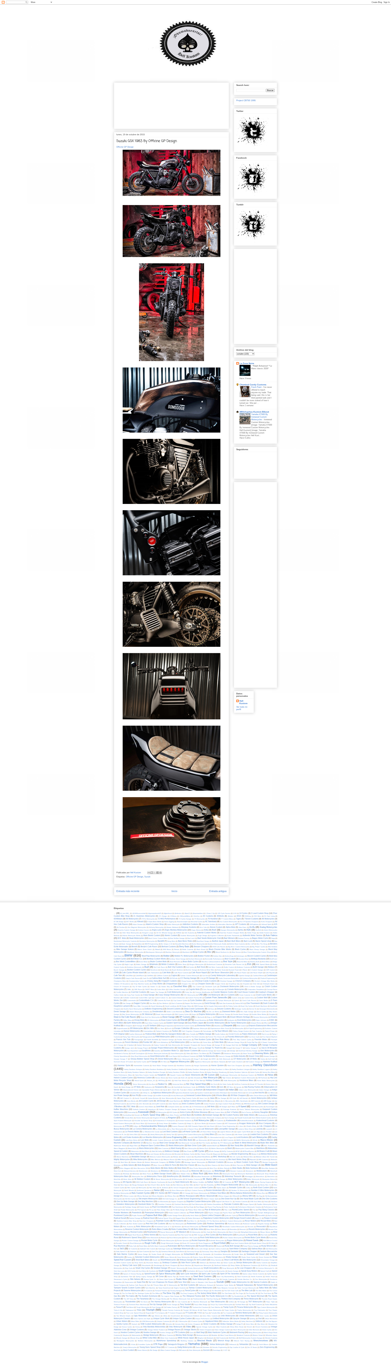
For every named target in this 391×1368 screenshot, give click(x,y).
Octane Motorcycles (200, 1193)
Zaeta (198, 1347)
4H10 (239, 916)
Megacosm (217, 1154)
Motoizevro (249, 1171)
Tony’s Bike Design (201, 1304)
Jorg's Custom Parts (225, 1104)
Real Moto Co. (192, 1221)
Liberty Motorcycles (156, 1134)
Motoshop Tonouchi (233, 1176)
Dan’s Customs (177, 1003)
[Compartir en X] (154, 872)
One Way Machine (145, 1201)
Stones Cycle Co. (150, 1279)
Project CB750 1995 (246, 100)
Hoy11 (116, 1087)
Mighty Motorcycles (122, 1159)
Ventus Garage (226, 1324)
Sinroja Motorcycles (244, 1262)
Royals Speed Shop (259, 1243)
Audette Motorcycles (188, 935)
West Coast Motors (227, 1335)
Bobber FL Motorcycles (184, 956)
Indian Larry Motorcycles (247, 1090)
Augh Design (202, 935)
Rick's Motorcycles (219, 1232)
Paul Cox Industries (160, 1207)
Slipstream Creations (250, 1265)
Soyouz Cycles (203, 1271)
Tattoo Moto (264, 1288)
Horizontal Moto (177, 1084)
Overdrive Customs (164, 1204)
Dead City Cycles (247, 1006)
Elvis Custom (241, 1025)
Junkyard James (174, 1106)
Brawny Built (254, 961)
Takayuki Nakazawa (244, 1285)
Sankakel (234, 1251)
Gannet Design (206, 1045)
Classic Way (165, 986)
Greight (205, 1059)
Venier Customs (210, 1324)
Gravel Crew (254, 1056)
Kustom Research (178, 1126)
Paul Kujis (189, 1207)
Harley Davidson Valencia (239, 1072)
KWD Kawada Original (196, 1126)
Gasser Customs (190, 1051)
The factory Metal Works (207, 1293)
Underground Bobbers (191, 1316)
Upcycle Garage (239, 1318)
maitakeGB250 (211, 1145)
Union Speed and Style (142, 1318)
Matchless (260, 1148)
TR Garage (184, 1307)
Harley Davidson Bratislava (154, 1069)
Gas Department (133, 1051)
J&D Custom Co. (126, 1098)
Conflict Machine (122, 992)
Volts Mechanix (254, 1330)
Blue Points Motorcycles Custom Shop (257, 952)
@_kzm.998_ (125, 913)
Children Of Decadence (122, 984)
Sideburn (203, 1262)
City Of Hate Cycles (139, 986)
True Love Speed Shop (134, 1313)
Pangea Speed (248, 1204)
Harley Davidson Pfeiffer (176, 1072)
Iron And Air (259, 1093)
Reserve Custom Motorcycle (137, 1229)
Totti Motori (130, 1307)
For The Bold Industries (197, 1037)
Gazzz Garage (221, 1051)
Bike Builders (272, 947)
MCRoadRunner (248, 1151)
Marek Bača (132, 1148)
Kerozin (137, 1115)
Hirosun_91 (151, 1080)
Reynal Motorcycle (166, 1232)
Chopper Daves (204, 984)
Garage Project (142, 1048)
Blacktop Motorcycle (173, 952)
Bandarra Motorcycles (147, 941)
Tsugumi (149, 1313)
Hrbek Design (126, 1087)
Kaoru (208, 1109)
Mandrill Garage (254, 1145)
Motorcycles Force (154, 1176)
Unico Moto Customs (210, 1316)
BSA (249, 964)
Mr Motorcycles (177, 1179)
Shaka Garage (232, 1257)
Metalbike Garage (139, 1157)
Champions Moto (120, 981)
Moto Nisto (181, 1168)
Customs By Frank (163, 1000)
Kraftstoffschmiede (246, 1120)
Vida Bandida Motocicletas (154, 1327)
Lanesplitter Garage (226, 1129)
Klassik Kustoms (243, 1118)
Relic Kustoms (128, 1226)
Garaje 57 (239, 1048)
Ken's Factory (246, 1112)
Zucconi (206, 1350)
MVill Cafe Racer (142, 1182)
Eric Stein (160, 1028)
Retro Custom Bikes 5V (181, 1229)
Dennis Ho (252, 1009)
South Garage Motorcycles (170, 1271)
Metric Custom (186, 1157)
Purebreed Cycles (121, 1215)
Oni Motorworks (162, 1201)
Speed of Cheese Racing (132, 1274)
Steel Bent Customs (202, 1276)
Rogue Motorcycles (235, 1240)
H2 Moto (164, 1062)
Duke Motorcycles (216, 1020)
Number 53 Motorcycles (239, 1190)
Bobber (166, 956)
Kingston (172, 1117)
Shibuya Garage (186, 1260)
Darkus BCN (239, 1003)
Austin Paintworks (233, 935)
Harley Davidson (265, 1065)
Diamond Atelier (229, 1011)
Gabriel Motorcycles (144, 1045)
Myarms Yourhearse (158, 1182)
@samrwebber (198, 913)
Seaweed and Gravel (256, 1254)
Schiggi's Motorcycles (172, 1254)
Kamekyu (199, 1109)
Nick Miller (189, 1185)
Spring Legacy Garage (144, 1276)
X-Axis (133, 1344)
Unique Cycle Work (161, 1318)
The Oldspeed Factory (192, 1296)
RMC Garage (198, 1235)
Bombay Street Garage (177, 959)
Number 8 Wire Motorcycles (262, 1190)
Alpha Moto (230, 927)
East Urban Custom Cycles (154, 1023)
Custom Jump (236, 998)
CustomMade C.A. (146, 1000)
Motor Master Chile (183, 1174)
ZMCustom (182, 1350)
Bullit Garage (258, 967)
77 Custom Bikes (227, 919)
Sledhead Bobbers (221, 1265)
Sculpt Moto (238, 1254)
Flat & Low (265, 1034)
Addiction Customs (190, 924)
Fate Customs (257, 1031)
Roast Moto (253, 1235)
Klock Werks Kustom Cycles (261, 1118)
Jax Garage (222, 1098)
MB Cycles (199, 1151)
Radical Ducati (120, 1218)
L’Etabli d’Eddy (251, 1126)
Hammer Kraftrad (270, 1062)
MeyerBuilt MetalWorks (202, 1157)
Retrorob (243, 1229)
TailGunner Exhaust (206, 1285)
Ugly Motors (155, 1316)
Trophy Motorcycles (244, 1310)
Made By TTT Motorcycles (222, 1143)
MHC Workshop (219, 1157)
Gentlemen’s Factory (121, 1053)
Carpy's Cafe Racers (132, 978)
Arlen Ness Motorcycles (130, 933)
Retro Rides (210, 1229)
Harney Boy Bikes (268, 1072)
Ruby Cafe (133, 1246)
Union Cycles (264, 1316)
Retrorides (233, 1229)
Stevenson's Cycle (120, 1279)
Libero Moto (133, 1134)
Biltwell (157, 949)
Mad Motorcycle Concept (187, 1143)
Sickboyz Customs (170, 1262)
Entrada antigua (218, 891)
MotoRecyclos (173, 1176)
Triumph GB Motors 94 (191, 1310)
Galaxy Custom (159, 1045)
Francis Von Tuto (123, 1039)
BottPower (273, 959)
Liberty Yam (170, 1134)
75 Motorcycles (199, 919)
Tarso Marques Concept (225, 1288)
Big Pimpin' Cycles (258, 947)
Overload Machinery (181, 1204)
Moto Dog (201, 1165)
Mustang (117, 1182)
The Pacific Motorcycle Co (217, 1296)
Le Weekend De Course (151, 1132)
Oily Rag (259, 1196)
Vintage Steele (190, 1330)
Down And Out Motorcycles (150, 1017)
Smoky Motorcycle (194, 1268)
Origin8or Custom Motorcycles (198, 1201)
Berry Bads (184, 946)
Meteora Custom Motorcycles (160, 1157)
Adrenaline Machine (225, 924)
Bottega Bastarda (258, 959)
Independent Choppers (215, 1090)
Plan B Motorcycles (213, 1210)
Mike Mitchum (156, 1159)
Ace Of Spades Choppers (249, 921)
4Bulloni (230, 916)
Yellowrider (243, 1344)
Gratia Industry (239, 1056)
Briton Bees (182, 964)
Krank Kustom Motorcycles (123, 1123)
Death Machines (261, 1006)
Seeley (129, 1257)
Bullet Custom (229, 967)
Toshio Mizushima (271, 1304)
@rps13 (187, 913)
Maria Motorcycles (146, 1148)
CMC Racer (138, 989)
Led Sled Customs (170, 1132)
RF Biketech (181, 1232)
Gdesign (233, 1051)
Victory (137, 1327)
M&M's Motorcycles (243, 1140)
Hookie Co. (163, 1084)
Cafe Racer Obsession (219, 972)
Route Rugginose (205, 1243)
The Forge (239, 1293)
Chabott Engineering (267, 978)
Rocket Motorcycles (167, 1240)
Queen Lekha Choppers (212, 1215)
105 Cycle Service (224, 913)
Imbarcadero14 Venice (131, 1090)
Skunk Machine (185, 1265)
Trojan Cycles (229, 1310)
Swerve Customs (260, 1282)
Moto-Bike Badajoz (268, 1168)
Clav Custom (197, 986)
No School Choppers (178, 1187)
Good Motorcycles (157, 1056)
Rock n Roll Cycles (190, 1237)
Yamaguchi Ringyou (176, 1344)
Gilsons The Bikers (199, 1053)
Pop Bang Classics (266, 1210)
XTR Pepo (158, 1344)
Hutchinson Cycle (189, 1087)
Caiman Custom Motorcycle (189, 975)
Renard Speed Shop (210, 1226)
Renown (250, 1226)
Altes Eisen (243, 927)
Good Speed (173, 1056)
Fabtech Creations (162, 1031)
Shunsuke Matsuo (152, 1262)
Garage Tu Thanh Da (214, 1048)
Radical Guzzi (149, 1218)
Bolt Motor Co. (136, 959)
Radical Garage (134, 1218)
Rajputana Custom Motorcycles (216, 1218)
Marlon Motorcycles (218, 1148)
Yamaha (194, 1344)
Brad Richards (175, 961)
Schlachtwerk (189, 1254)
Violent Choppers (205, 1330)
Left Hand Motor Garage (208, 1132)
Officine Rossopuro (187, 1196)
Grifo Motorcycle (224, 1059)
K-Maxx (233, 1106)
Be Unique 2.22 (166, 944)
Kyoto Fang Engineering (226, 1126)
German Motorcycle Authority (158, 1053)
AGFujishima (254, 924)
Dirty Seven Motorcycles (130, 1014)
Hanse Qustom (217, 1065)
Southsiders (191, 1271)
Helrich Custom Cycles (123, 1078)
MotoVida (117, 1179)
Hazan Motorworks (193, 1075)
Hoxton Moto (270, 1084)
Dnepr (194, 1014)
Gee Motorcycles (267, 1051)
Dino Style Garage (247, 1011)
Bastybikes (138, 944)
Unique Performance (202, 1318)
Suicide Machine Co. (244, 1279)
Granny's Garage (224, 1056)
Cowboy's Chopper (266, 992)
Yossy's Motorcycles (130, 1347)
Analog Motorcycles (268, 927)
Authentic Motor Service (252, 935)
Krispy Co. (190, 1123)
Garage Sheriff (197, 1048)
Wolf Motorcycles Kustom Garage (250, 1338)
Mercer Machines (123, 1157)
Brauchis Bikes (242, 961)
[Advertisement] (171, 105)
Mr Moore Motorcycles (161, 1179)
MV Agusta (127, 1182)
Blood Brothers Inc (222, 952)
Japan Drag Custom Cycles (186, 1098)
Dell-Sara (211, 1009)
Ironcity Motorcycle (177, 1095)
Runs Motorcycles (188, 1246)
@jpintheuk (168, 913)
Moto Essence (213, 1165)
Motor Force (147, 1174)
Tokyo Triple (270, 1302)
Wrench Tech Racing (242, 1341)
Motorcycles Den (138, 1176)
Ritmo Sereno (150, 1235)
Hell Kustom (243, 702)
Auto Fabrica (271, 935)
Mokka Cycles (175, 1162)
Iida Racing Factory (252, 1087)
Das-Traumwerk (253, 1003)
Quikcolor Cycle (230, 1215)
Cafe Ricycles (270, 972)
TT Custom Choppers (175, 1313)
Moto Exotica (225, 1165)
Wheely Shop (135, 1338)
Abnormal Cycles (196, 921)
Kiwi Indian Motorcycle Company (210, 1118)
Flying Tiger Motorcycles (131, 1037)
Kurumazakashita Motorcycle (154, 1126)
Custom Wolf (262, 998)
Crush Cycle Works (264, 995)
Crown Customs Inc (246, 995)
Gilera (188, 1053)
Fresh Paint (256, 387)
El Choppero (128, 1025)
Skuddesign (158, 1265)
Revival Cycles (136, 1232)
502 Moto (257, 916)
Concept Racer (272, 989)
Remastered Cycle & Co (163, 1226)
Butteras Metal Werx (207, 970)
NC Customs (227, 1182)
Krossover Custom (215, 1123)
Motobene (154, 1171)
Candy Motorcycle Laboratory (223, 975)
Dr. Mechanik (199, 1017)
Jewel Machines (174, 1101)
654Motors (118, 919)
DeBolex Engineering (153, 1009)
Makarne (223, 1145)
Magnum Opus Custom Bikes (153, 1145)
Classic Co (154, 986)
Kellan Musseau (201, 1112)
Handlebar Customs (184, 1065)
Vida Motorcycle (175, 1327)
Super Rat (141, 1282)
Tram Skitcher (215, 1307)
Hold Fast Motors (180, 1080)
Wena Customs (167, 1335)
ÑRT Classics (173, 1193)
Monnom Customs (215, 1162)
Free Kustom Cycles (203, 1039)
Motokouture (261, 1171)
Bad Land (191, 938)
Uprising (252, 1318)
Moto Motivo (169, 1168)
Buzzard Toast (234, 970)
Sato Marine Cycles (125, 1254)
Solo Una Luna (119, 1271)
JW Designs (223, 1106)
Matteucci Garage (172, 1151)
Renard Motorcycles (191, 1226)
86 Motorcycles (268, 919)
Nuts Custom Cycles (141, 1193)
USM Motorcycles (148, 1321)
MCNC (238, 1151)
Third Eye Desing (212, 1299)
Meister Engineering (239, 1154)
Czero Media (263, 1000)
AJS (275, 924)
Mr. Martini (207, 1179)
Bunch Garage (119, 970)
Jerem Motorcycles (259, 1098)
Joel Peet (132, 1104)
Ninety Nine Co (265, 1185)
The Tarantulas (142, 1299)
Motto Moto (127, 1179)
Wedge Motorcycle (151, 1335)
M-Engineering (215, 1140)
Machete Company (122, 1143)
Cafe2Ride (129, 975)
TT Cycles (189, 1313)
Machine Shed (151, 1143)
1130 (235, 913)
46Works (220, 916)
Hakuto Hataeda (219, 1062)
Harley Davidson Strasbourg (217, 1072)
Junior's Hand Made (146, 1106)
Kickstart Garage (212, 1115)
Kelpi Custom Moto (217, 1112)
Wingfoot (200, 1338)
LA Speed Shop (192, 1129)
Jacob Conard (140, 1098)
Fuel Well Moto (194, 1042)
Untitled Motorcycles (221, 1318)
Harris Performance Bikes (123, 1075)
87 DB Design (119, 921)
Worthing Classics (187, 1341)
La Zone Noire (246, 363)
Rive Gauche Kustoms (167, 1235)
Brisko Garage (141, 964)
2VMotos (173, 916)
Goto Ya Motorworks (207, 1056)
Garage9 (229, 1048)
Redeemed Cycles (194, 1224)
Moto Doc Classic (187, 1165)
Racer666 (261, 1215)
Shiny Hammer (216, 1260)
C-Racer (244, 970)
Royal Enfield (220, 1243)
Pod (253, 1210)
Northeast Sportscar (144, 1190)
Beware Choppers (201, 947)
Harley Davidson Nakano (136, 1072)
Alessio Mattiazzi (172, 927)
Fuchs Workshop (162, 1042)
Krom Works (201, 1123)
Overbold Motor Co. (146, 1204)
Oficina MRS (247, 1196)
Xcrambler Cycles (144, 1344)
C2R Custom (270, 970)
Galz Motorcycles (174, 1045)
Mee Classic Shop (203, 1154)
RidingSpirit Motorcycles (249, 1232)
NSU (226, 1190)
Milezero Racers (169, 1159)
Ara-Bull (258, 930)
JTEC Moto (130, 1106)
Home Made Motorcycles (266, 1080)
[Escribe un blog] (151, 872)
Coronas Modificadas (202, 992)
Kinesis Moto (128, 1118)
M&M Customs (228, 1140)
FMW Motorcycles (162, 1037)
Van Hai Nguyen (271, 1321)
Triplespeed (129, 1310)
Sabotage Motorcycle (182, 1249)
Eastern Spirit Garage (175, 1023)
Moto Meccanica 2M (140, 1168)
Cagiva (174, 975)
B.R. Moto (122, 938)
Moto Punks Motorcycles (198, 1168)
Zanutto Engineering (219, 1347)
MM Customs (263, 1159)
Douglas (272, 1014)
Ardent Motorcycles (270, 930)
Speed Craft (264, 1271)
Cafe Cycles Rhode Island (133, 972)
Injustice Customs (203, 1093)
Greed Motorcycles (166, 1059)
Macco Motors (266, 1140)
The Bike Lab (246, 1290)
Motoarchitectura (130, 1171)
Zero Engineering (267, 1347)
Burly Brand (165, 970)
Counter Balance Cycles (223, 992)
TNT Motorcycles (255, 1302)
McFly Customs (227, 1151)
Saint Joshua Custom (218, 1249)
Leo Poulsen (267, 1132)
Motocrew (195, 1171)
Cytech (236, 1000)
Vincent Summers (261, 1327)
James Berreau (153, 1098)
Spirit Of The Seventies (229, 1274)
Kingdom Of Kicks (159, 1118)
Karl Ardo (216, 1109)
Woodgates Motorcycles (125, 1341)
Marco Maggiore (119, 1148)
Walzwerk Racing (237, 1332)
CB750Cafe (173, 978)
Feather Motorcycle (136, 1034)
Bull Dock (201, 967)
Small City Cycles (142, 1268)
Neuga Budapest (138, 1185)
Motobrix (176, 1171)
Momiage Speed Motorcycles (194, 1162)
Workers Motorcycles (145, 1341)
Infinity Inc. (146, 1093)
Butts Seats (221, 970)
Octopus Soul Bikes (218, 1193)
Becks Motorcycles (198, 944)
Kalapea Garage (186, 1109)
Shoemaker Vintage (268, 1260)
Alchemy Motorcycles (156, 927)
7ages (238, 919)
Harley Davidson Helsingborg (198, 1069)
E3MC (271, 1020)
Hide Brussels (195, 1078)
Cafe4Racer (140, 975)
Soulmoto (152, 1271)
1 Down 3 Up (210, 913)
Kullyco (135, 1126)
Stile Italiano (135, 1279)
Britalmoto (154, 964)
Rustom (219, 1246)
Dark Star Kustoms (225, 1003)
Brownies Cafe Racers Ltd (234, 964)
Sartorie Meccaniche (268, 1251)
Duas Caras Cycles (169, 1020)
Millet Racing (181, 1159)
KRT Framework (230, 1123)
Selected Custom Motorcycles (147, 1257)
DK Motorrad (147, 1014)
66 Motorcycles (132, 919)
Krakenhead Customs (265, 1120)
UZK (173, 1321)
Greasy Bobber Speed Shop (142, 1059)
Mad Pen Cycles (204, 1143)
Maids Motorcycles (176, 1145)
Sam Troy (155, 1251)
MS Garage (221, 1179)
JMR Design (267, 1101)
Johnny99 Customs (158, 1104)
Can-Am (205, 975)
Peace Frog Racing (214, 1207)
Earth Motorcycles (134, 1023)
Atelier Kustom (264, 933)
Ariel (117, 933)
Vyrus (192, 1332)
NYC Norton (160, 1193)
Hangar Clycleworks (201, 1065)
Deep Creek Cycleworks (194, 1009)
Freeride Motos (260, 1039)
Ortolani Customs (241, 1201)
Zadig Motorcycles (184, 1347)
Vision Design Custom (222, 1330)
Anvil (214, 930)
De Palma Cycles (232, 1006)
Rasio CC (258, 1218)
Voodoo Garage (149, 1332)
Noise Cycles (207, 1187)
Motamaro (117, 1165)
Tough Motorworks (142, 1307)
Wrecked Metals (204, 1340)
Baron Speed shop (263, 941)
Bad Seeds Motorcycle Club (209, 938)
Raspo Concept (270, 1218)
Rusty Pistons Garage (251, 1246)
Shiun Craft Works (231, 1260)
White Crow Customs (167, 1338)
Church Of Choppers (121, 986)
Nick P (198, 1185)
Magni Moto (134, 1145)
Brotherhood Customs (214, 964)
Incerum (199, 1090)
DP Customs (185, 1017)
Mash (229, 1148)
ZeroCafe (117, 1350)
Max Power (188, 1151)
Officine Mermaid (142, 1196)
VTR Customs (179, 1332)
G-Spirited (130, 1045)
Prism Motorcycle (196, 1213)
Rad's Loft (271, 1215)
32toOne (196, 916)
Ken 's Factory (233, 1112)
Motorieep (217, 1176)
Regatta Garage (264, 1224)
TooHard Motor (240, 1304)
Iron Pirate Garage (121, 1095)
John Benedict (144, 1104)
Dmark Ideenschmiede (164, 1014)
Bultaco (271, 967)
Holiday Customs (213, 1080)
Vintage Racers (174, 1330)
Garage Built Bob (232, 1045)
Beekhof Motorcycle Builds (217, 944)
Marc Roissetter (269, 1145)
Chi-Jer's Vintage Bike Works (264, 981)
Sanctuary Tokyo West (210, 1251)
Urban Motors (121, 1321)
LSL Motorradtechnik (214, 1137)
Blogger (204, 1362)
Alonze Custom (216, 927)
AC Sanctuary (211, 921)
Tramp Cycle (228, 1307)
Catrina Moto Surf (159, 978)
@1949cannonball (138, 913)
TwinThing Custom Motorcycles (266, 1313)
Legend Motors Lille (227, 1132)
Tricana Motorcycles (245, 1307)
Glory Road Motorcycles (139, 1056)
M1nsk (255, 1140)
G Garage (119, 1045)
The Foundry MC (252, 1293)
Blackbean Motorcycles (135, 952)
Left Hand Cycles (189, 1132)
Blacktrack (186, 952)
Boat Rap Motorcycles (151, 956)
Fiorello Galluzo (220, 1034)
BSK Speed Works (263, 964)
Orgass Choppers (177, 1201)
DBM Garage (198, 1006)
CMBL (129, 989)
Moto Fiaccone (238, 1165)
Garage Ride (182, 1048)
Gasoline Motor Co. (171, 1051)
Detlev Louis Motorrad (174, 1011)
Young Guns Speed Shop (150, 1347)
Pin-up (151, 1210)
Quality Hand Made (192, 1215)
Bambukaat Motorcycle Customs (125, 941)
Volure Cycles (267, 1330)
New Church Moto (153, 1185)
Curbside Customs (129, 998)
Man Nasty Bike (237, 1145)
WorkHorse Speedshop (166, 1341)
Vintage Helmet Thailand (156, 1330)
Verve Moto (250, 1324)
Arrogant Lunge (147, 933)
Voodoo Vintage (165, 1332)
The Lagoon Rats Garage (170, 1296)
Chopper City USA (188, 984)
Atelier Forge (251, 933)
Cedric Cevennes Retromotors (228, 978)
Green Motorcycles (183, 1059)
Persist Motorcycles (127, 1210)
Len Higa (257, 1132)
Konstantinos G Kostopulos (165, 1120)
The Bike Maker (261, 1290)
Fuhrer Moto (207, 1042)
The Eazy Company (187, 1293)
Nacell (170, 1182)
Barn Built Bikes (233, 941)
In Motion (189, 1090)
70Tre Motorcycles (148, 919)
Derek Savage (120, 1011)
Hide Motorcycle (210, 1077)
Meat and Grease (153, 1154)
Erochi (169, 1028)
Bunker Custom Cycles (136, 970)
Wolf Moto (232, 1338)
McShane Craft (263, 1151)
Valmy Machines (247, 1321)
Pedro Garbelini (229, 1207)
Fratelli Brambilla (152, 1039)
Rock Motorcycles (175, 1237)
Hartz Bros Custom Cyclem (144, 1075)
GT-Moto (253, 1059)
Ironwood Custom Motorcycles (199, 1095)
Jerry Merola (131, 1101)
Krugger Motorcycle (247, 1123)
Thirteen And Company (230, 1299)
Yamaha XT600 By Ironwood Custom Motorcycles (259, 417)
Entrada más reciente (127, 891)
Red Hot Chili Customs (155, 1224)
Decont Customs (174, 1009)
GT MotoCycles (240, 1059)
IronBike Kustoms (162, 1095)
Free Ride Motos (222, 1039)
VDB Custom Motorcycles (151, 1324)
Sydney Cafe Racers (136, 1285)
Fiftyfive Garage (204, 1034)
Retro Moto (198, 1229)
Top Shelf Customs (255, 1304)
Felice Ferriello (190, 1034)
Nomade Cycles (236, 1187)
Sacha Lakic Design (201, 1249)
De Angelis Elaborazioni (214, 1006)
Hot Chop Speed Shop (196, 1084)
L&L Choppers (265, 1126)
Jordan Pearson (209, 1104)
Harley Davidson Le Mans (220, 1069)
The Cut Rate (127, 1293)
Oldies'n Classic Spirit (210, 1199)
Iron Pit (135, 1095)
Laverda (259, 1129)
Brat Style (227, 961)
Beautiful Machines (182, 944)
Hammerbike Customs (141, 1065)
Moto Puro (213, 1168)
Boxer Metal (143, 961)
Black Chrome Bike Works (220, 949)
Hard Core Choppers (234, 1065)
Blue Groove (236, 952)
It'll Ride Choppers (238, 1095)
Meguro (226, 1154)
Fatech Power (270, 1031)
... (115, 913)
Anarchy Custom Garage (126, 930)
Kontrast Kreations (184, 1120)
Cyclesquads (210, 1000)
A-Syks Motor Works (154, 921)
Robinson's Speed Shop (132, 1237)
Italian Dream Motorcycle (258, 1095)
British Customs (168, 964)
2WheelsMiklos (185, 916)
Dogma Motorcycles (207, 1014)
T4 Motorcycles (171, 1285)
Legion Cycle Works (244, 1132)
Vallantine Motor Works (230, 1321)
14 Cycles (243, 913)
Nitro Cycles (131, 1187)
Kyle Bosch (211, 1126)
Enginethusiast (122, 1028)
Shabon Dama (198, 1257)
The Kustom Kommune (147, 1296)
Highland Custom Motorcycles (244, 1078)
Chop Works (157, 984)
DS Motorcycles (152, 1020)
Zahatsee (206, 1347)
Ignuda (238, 1087)
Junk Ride (160, 1106)
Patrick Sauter (144, 1207)
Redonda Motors (234, 1224)
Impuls (165, 1090)
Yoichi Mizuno (264, 1344)
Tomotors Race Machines (138, 1304)
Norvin (167, 1190)
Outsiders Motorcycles (125, 1204)
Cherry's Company (243, 981)
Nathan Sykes (213, 1182)
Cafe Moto (166, 972)
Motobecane (143, 1171)
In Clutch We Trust (176, 1090)
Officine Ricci (171, 1196)
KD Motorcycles (161, 1112)
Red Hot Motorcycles (176, 1224)
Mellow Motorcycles (269, 1154)
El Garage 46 (140, 1025)
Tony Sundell (185, 1304)
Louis (189, 1137)
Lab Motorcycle (207, 1129)
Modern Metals (136, 1162)
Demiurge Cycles (240, 1009)
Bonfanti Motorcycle (195, 959)
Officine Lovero (128, 1196)
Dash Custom (268, 1003)
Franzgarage (138, 1039)
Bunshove (154, 970)
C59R (116, 972)
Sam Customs (144, 1251)
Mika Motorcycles (140, 1159)
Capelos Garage (244, 975)
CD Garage (210, 978)
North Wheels (129, 1190)
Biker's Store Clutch (144, 949)
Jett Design (161, 1101)
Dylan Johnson (261, 1020)
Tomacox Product (120, 1304)
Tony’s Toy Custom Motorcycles (221, 1304)
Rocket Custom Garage (130, 1240)
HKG (169, 1080)
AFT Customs (240, 924)
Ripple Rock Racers (134, 1235)
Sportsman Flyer (127, 1276)
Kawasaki (143, 1112)
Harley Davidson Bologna (133, 1069)
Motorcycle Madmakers (246, 1174)
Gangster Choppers (190, 1045)
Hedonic (260, 1075)
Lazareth (269, 1129)
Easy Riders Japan (195, 1023)
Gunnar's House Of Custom (123, 1062)
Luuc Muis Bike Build (183, 1140)
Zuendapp (216, 1350)
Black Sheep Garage (257, 949)
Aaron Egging (169, 921)
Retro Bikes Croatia (160, 1229)
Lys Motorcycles (201, 1140)
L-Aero (240, 1126)
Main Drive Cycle (194, 1145)
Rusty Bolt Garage (232, 1246)
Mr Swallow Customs (192, 1179)
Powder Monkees (121, 1213)
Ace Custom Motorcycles (228, 921)
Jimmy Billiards (215, 1101)
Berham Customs (169, 947)
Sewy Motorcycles (183, 1257)
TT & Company (159, 1313)
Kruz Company (265, 1123)
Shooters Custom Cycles (122, 1262)
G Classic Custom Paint (269, 1042)
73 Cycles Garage (185, 919)
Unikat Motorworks (247, 1316)
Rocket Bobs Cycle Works (255, 1237)
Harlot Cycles (254, 1072)
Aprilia (240, 930)
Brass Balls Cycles (190, 961)
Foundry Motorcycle (236, 1037)
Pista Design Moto (163, 1210)
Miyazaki (253, 1159)
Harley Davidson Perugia (156, 1072)
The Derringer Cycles (141, 1293)
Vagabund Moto (211, 1321)
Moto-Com (117, 1171)
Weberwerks (136, 1335)
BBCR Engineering (151, 944)
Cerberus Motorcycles (250, 978)
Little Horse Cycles (240, 1134)
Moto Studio (237, 1168)
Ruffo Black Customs (157, 1246)
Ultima (165, 1316)
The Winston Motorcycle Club (180, 1299)
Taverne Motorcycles (132, 1290)
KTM (127, 1126)
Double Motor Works (259, 1014)
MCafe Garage (214, 1151)
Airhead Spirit (266, 924)
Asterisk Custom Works (206, 933)
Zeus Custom (128, 1350)
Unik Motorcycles (228, 1316)
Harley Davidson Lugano (261, 1069)
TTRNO (199, 1313)
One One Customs (269, 1199)
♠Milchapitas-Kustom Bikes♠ (254, 412)
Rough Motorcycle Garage (170, 1243)
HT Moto (137, 1087)
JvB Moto (211, 1106)
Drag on (210, 1017)
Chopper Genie (219, 984)
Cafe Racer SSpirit (256, 972)
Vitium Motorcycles (239, 1330)
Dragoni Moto (221, 1017)
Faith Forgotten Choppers (191, 1031)
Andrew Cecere (143, 930)
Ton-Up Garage (156, 1304)
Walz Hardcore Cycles (217, 1332)
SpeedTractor (150, 1274)
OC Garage (187, 1193)
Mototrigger (249, 1176)
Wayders (126, 1335)
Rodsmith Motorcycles (216, 1240)
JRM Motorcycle (249, 1104)
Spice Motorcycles (167, 1274)
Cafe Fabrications (153, 972)
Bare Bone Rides (185, 941)
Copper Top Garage (157, 992)
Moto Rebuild (224, 1168)
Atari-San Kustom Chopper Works (232, 933)
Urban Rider (135, 1321)
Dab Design (127, 1003)
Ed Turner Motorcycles (237, 1023)
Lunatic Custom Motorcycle (161, 1140)
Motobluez (165, 1171)
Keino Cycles (185, 1112)
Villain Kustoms (221, 1327)
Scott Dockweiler (205, 1254)
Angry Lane (156, 930)
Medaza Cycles (189, 1154)
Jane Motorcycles (168, 1098)
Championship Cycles (136, 981)
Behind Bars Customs (237, 944)
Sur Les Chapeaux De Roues (161, 1282)
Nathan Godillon (198, 1182)
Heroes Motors (160, 1078)
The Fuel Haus (266, 1293)
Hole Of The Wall (196, 1080)
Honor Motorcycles (139, 1084)
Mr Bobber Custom (142, 1179)
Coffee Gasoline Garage (177, 989)
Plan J (226, 1210)
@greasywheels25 (154, 913)
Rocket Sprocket (183, 1240)
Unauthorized (175, 1316)
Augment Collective (217, 935)
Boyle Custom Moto (158, 961)
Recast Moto (266, 1221)
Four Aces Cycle (253, 1037)
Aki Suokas (120, 927)
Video (188, 1327)
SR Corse (159, 1276)
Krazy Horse (163, 1123)
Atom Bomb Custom (151, 935)
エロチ (225, 1350)
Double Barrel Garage (241, 1014)
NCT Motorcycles (242, 1182)
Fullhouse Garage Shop (235, 1042)
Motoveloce (260, 1176)
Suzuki (147, 877)
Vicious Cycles (127, 1327)
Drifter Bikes (127, 1020)
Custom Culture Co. (161, 998)
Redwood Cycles (249, 1224)
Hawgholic (161, 1075)
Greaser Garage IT (120, 1059)
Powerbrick (136, 1213)
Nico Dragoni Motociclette (227, 1185)
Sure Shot (182, 1282)
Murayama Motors (268, 1179)
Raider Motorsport (194, 1218)
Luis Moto (145, 1140)
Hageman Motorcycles (180, 1061)
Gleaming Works (261, 1053)
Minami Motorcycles (196, 1159)
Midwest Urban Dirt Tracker (265, 1157)
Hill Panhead (262, 1078)
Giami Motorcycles (177, 1053)
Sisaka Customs (262, 1262)
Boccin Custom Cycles (256, 956)
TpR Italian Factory (170, 1307)
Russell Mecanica (206, 1246)
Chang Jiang (152, 981)
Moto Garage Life (253, 1165)
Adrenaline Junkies (208, 924)
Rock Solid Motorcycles (210, 1237)
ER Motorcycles (136, 1028)
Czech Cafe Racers (249, 1000)
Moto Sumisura (252, 1168)
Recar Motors (250, 1221)
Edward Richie (256, 1023)
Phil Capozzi (141, 1210)
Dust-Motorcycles (244, 1020)
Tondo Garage (172, 1304)
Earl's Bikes (118, 1023)
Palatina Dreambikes (214, 1204)
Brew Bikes (266, 961)
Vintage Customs (137, 1330)
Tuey (206, 1313)
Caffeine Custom (162, 975)
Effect (266, 1023)
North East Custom (261, 1187)
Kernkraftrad (127, 1115)
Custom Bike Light (145, 998)
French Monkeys (132, 1042)
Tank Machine (150, 1288)
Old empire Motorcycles (148, 1199)
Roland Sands (252, 1240)
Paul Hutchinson (177, 1207)
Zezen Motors (142, 1350)
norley (248, 1187)
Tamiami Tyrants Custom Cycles (127, 1288)
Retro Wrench (222, 1229)
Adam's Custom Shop (155, 924)
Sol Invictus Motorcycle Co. (265, 1268)
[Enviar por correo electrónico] (148, 872)
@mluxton (178, 913)
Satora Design (143, 1254)
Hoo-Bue (152, 1084)
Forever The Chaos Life (216, 1037)
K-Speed (242, 1106)
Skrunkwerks (146, 1265)
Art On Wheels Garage (164, 933)
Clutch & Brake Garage (252, 986)
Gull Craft (271, 1059)
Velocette (168, 1324)
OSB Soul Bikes (255, 1201)
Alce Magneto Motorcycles (137, 927)
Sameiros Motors (167, 1251)
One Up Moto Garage (125, 1201)
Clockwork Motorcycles (229, 986)
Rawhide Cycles (163, 1221)
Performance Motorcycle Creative (249, 1207)
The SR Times (129, 1299)
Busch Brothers (177, 970)
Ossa (266, 1201)
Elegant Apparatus (167, 1025)
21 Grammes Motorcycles (144, 916)
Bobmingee (240, 956)
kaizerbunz (152, 1109)
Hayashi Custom (176, 1075)
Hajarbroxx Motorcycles (202, 1062)
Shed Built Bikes (142, 1260)
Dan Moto (153, 1003)
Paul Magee (200, 1207)
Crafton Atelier (119, 995)
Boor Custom (230, 959)
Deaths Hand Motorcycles (133, 1009)
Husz (169, 1087)
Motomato (135, 1174)
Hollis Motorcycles (230, 1080)
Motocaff (185, 1171)
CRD (201, 995)
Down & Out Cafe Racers (125, 1017)
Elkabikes (217, 1025)
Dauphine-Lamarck (122, 1006)
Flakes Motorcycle (249, 1034)
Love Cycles (199, 1137)
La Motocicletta (161, 1129)
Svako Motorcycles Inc (240, 1282)
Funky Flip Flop (252, 1042)
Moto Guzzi (271, 1165)
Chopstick (246, 984)
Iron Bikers (271, 1093)
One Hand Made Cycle (249, 1199)
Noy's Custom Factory (195, 1190)
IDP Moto (230, 1087)
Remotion (178, 1226)
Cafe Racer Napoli (199, 972)
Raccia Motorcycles (247, 1215)
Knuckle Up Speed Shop (143, 1120)
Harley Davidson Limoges (241, 1069)
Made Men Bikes (267, 1143)
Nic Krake (166, 1185)
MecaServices (167, 1154)
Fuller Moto (219, 1042)
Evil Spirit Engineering (254, 1028)
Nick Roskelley (209, 1185)
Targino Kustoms (180, 1288)
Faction (175, 1031)
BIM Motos (167, 949)
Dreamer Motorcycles (260, 1017)
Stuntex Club (214, 1279)
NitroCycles (142, 1187)
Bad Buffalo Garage (177, 938)
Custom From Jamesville (216, 997)
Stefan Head (270, 1276)
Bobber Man (217, 956)
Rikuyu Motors (265, 1232)
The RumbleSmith (237, 1296)
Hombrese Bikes (246, 1080)
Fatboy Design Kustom (241, 1031)
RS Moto (272, 1243)
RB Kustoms (178, 1221)
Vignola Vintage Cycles (204, 1327)
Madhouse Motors (120, 1145)
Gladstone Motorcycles (232, 1053)
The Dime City (169, 1293)
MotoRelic (186, 1176)
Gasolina (157, 1051)
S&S (122, 1248)
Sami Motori (180, 1251)
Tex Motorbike (216, 1290)
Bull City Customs (175, 967)
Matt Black (145, 1151)
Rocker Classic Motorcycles (232, 1237)
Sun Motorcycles (261, 1279)
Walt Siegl (200, 1332)
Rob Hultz (264, 1235)
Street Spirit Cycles (166, 1279)
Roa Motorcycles (226, 1235)
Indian (231, 1090)
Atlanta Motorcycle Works (131, 935)
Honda (118, 1083)
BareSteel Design (203, 941)
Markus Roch (203, 1148)
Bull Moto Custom (214, 967)
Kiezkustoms (262, 1115)
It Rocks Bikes (221, 1095)
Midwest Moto (248, 1157)
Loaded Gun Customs (259, 1134)
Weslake (214, 1335)
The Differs (156, 1293)
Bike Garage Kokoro (125, 949)
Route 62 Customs (189, 1243)
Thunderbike (130, 1302)
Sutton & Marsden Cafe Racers (202, 1282)
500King (248, 916)
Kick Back (187, 1115)
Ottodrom (274, 1201)
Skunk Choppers (171, 1265)
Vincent (249, 1327)
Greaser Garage (269, 1056)
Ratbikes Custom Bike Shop (127, 1221)
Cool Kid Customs (138, 992)
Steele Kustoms (256, 1276)
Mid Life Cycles (235, 1157)
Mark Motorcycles (190, 1148)
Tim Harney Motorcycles (161, 1302)
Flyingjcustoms (147, 1037)
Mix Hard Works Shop (237, 1159)
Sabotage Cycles (164, 1249)
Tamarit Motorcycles (265, 1285)
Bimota (176, 949)
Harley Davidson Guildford (176, 1069)
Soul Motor (142, 1271)
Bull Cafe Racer (159, 967)
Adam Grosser (138, 924)
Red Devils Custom (136, 1224)
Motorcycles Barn (121, 1176)
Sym (148, 1285)
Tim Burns (144, 1302)
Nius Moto (153, 1187)
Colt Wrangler (219, 989)
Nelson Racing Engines (263, 1182)
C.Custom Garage (256, 970)
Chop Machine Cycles (141, 984)
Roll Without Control (270, 1240)
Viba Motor (261, 1324)
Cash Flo (146, 978)
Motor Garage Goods (163, 1174)
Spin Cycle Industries (189, 1274)
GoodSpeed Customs (188, 1056)
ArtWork (178, 933)
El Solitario (151, 1025)
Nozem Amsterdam (214, 1190)
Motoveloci (271, 1176)
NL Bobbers (163, 1187)
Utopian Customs (163, 1321)
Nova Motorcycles (178, 1190)
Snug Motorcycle (228, 1268)
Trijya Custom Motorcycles (266, 1307)
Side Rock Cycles (188, 1262)
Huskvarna (148, 1087)
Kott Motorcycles (202, 1120)
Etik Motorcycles (237, 1028)
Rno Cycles (211, 1235)
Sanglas (224, 1251)
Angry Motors (196, 930)
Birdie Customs (187, 949)
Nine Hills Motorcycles (249, 1185)
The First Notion (227, 1293)
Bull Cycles (190, 967)
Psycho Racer (228, 1213)
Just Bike (186, 1106)
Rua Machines (120, 1246)
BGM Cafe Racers (218, 947)
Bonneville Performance (213, 959)
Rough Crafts (150, 1243)
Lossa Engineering (174, 1137)
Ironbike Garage (147, 1095)
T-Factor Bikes (158, 1285)
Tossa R (119, 1307)
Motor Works (213, 1174)
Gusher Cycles (141, 1062)
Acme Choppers (266, 921)
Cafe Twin (118, 975)
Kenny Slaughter (261, 1112)
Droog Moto (139, 1020)
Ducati (184, 1020)
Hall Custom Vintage (253, 1062)
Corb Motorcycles (174, 992)
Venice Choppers (194, 1324)
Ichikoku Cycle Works (207, 1087)
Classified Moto (180, 986)
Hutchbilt (177, 1087)
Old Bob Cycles (130, 1199)
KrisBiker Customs (177, 1123)
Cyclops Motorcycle (224, 1000)
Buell (146, 967)
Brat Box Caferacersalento (211, 961)
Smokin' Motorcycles (178, 1268)
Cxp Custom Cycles (180, 1000)
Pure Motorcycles (243, 1213)
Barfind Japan (218, 941)
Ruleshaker (172, 1246)
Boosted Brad (243, 959)
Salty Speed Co (121, 1251)
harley (247, 1065)
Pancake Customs (231, 1204)
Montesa (230, 1162)
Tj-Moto (231, 1302)
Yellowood (232, 1344)
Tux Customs (227, 1313)
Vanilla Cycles (122, 1324)
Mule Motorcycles (235, 1179)
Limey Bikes (209, 1134)
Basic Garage (126, 944)
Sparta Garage (233, 1271)
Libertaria (144, 1134)
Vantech (134, 1324)
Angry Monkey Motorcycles (176, 930)
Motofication (207, 1171)
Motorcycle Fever (228, 1174)
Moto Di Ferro (170, 1165)
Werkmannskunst (202, 1335)
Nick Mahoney (178, 1185)
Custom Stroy (249, 998)
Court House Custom (246, 992)
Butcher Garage (191, 970)
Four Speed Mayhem (269, 1037)
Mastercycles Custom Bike (244, 1148)
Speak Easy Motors (249, 1271)
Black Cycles (240, 949)
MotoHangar (220, 1171)
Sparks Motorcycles (218, 1271)
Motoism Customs (236, 1171)
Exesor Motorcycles (132, 1031)
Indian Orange (264, 1090)
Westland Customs (243, 1335)
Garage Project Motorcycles (162, 1048)
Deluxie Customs (224, 1009)
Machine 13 (138, 1143)
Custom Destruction (178, 998)
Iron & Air (249, 1093)
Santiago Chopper (249, 1251)
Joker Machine (173, 1104)
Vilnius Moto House (237, 1327)
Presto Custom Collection (177, 1213)
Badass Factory (243, 938)
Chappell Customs (169, 981)
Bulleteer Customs (243, 967)
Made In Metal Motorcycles (246, 1143)
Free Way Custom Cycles (242, 1039)
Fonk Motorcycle (180, 1037)
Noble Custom (194, 1187)
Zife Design (154, 1350)
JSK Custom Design (266, 1104)
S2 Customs (132, 1249)
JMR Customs (255, 1101)
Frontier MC (148, 1042)
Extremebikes (148, 1031)
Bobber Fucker (204, 956)
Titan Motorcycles (217, 1302)
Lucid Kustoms (242, 1137)
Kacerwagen (270, 1106)
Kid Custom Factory (231, 1115)
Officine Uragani (223, 1196)
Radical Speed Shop (165, 1218)
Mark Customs (163, 1148)
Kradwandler (231, 1120)
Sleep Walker (235, 1265)
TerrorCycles (190, 1290)
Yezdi (254, 1344)
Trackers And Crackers (200, 1307)
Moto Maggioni (125, 1168)
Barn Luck (248, 941)
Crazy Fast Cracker (133, 995)
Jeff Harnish (243, 1098)
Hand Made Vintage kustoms (163, 1065)
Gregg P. (197, 1059)
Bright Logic (129, 964)
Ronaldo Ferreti (121, 1243)
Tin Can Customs (181, 1302)
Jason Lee (203, 1098)
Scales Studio (157, 1254)
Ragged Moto (180, 1218)
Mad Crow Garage (167, 1143)
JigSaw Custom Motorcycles (195, 1101)
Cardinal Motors (258, 975)
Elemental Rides (204, 1025)
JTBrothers (118, 1106)
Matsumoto (135, 1151)
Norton (157, 1190)
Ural (260, 1318)
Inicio (174, 891)
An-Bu (252, 927)
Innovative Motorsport (220, 1093)
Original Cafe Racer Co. (224, 1201)
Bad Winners (229, 938)
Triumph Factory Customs (171, 1310)
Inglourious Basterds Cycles (184, 1093)
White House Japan (186, 1338)
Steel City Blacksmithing (225, 1276)
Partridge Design (131, 1207)
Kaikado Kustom (139, 1109)
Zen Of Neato (252, 1347)
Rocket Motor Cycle (149, 1240)
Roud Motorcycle (136, 1243)
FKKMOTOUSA (233, 1034)
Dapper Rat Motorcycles (193, 1003)
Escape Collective (182, 1028)
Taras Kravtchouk (164, 1288)
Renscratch (261, 1226)
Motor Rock (198, 1173)
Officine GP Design (124, 147)
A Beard (140, 921)
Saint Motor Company (238, 1249)
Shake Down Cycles (248, 1257)
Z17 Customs (169, 1347)
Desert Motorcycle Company (139, 1011)
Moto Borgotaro (143, 1165)
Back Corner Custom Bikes (157, 938)
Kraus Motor (140, 1123)
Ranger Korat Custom (243, 1218)
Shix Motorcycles (249, 1260)
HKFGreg (161, 1080)
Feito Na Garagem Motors (171, 1034)
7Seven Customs (251, 919)
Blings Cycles (198, 952)
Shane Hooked (264, 1257)
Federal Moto (150, 1034)
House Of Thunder (256, 1084)
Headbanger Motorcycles (229, 1075)
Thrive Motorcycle (251, 1299)
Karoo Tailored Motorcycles (249, 1109)
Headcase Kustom (247, 1075)
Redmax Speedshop (215, 1224)
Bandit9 (161, 941)
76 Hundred (213, 919)
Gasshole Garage (207, 1051)
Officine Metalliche (157, 1196)
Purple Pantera (137, 1215)
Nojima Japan (221, 1187)
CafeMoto (150, 975)
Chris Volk (256, 984)
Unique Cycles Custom (182, 1318)
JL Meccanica (228, 1101)
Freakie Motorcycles (184, 1039)
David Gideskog (156, 1006)
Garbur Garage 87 (251, 1048)
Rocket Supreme (199, 1240)
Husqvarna (159, 1087)
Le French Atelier (132, 1132)
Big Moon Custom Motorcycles (238, 947)
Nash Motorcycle (182, 1182)
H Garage (153, 1062)
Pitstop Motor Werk (195, 1210)
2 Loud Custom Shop (260, 913)
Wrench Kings (224, 1341)
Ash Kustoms (189, 933)
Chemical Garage (226, 981)
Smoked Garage (160, 1268)
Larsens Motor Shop (245, 1129)
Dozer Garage (169, 1017)
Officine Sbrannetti (207, 1196)
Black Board (201, 949)
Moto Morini (155, 1168)
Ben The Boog (262, 944)
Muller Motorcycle (253, 1179)
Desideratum (157, 1011)
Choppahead (171, 984)
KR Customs (218, 1120)
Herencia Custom (144, 1078)
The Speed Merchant (256, 1296)
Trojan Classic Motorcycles (212, 1310)
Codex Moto (161, 989)
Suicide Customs (228, 1279)
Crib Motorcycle (214, 995)
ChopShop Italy (234, 984)
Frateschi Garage (167, 1039)
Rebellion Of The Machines (209, 1221)
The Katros (130, 1296)
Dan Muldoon (164, 1003)
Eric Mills (150, 1028)
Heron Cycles (173, 1078)
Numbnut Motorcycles (121, 1193)
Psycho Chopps (214, 1213)
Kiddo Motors (249, 1115)
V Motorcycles (183, 1321)
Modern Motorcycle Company (155, 1162)
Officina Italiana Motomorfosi (241, 1193)
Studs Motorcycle (199, 1279)
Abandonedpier (182, 921)
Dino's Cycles (261, 1011)
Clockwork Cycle (211, 986)
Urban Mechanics (271, 1318)
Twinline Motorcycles (243, 1313)
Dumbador (230, 1020)
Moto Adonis (129, 1165)
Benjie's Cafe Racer (149, 947)
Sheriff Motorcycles (168, 1260)
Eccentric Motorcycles (216, 1023)
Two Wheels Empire (123, 1316)
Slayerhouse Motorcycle (202, 1265)
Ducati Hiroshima (200, 1020)
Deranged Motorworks (267, 1009)
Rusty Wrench (267, 1246)
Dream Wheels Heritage (240, 1017)
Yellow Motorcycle (217, 1344)
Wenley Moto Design (184, 1335)
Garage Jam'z (129, 1048)
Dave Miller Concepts (140, 1006)
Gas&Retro (146, 1051)
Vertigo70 (239, 1324)
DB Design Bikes (185, 1006)
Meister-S (255, 1154)
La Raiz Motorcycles (176, 1129)
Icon (221, 1087)
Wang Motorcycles (254, 1332)
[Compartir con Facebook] (157, 872)
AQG (248, 930)
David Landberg (170, 1006)
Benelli (134, 947)
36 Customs (208, 916)
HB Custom (209, 1075)
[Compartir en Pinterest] (160, 872)
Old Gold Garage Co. (169, 1199)
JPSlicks (238, 1104)
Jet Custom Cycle (146, 1101)
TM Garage (241, 1302)
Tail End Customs (187, 1285)
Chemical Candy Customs (252, 384)
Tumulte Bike (215, 1313)
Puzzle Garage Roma (174, 1215)
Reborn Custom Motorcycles (232, 1221)
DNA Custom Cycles (182, 1014)
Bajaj (273, 938)
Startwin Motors (184, 1276)
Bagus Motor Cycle (260, 938)
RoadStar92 (241, 1235)
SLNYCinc (264, 1265)
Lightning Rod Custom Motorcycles (189, 1134)
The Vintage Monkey (159, 1299)
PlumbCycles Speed (240, 1210)
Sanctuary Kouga (193, 1251)
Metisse (175, 1157)
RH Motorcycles (195, 1232)
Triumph (150, 1310)
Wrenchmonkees (260, 1340)
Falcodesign (207, 1031)
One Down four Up (228, 1199)
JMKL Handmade (242, 1101)
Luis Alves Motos (132, 1140)
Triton (139, 1310)
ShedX (155, 1260)
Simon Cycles (228, 1262)
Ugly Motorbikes (141, 1316)
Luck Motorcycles (259, 1137)
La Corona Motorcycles (142, 1129)
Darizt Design (210, 1003)
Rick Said (206, 1232)
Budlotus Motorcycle (134, 967)
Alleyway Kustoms (188, 927)
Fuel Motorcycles (178, 1042)
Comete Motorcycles (235, 989)
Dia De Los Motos (212, 1011)
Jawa (212, 1098)
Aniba (206, 930)
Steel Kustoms (242, 1276)
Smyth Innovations (211, 1268)
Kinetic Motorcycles (143, 1118)
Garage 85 (219, 1045)
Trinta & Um (118, 1310)
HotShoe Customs (240, 1084)
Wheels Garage (121, 1338)
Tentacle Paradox (161, 1290)
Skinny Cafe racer (129, 1265)
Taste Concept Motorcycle (246, 1288)
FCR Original (119, 1034)
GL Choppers (215, 1053)
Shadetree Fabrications (214, 1257)
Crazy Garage (149, 995)
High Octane (226, 1078)
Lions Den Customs (224, 1134)
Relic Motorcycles (143, 1226)
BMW (128, 955)
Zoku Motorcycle (194, 1350)
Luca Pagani (228, 1137)
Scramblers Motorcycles (222, 1254)
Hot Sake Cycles (225, 1084)
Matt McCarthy (157, 1151)
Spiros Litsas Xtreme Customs (253, 1274)
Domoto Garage (224, 1014)
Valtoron (259, 1321)
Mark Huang (176, 1148)
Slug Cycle (129, 1268)
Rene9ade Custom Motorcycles (233, 1226)
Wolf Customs (221, 1338)
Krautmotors (152, 1123)
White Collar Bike (150, 1338)
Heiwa (270, 1075)
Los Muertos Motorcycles (152, 1137)
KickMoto (198, 1115)
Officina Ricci (260, 1193)
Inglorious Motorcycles (162, 1093)
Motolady (126, 1174)
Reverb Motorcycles (257, 1229)
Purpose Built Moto (154, 1215)
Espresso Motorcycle (200, 1028)
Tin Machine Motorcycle (198, 1302)
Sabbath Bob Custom (147, 1249)
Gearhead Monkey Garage (248, 1051)
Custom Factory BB (195, 998)
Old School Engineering (190, 1199)
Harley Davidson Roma (196, 1072)
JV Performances (198, 1106)
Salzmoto (133, 1251)
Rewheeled (152, 1232)
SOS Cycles (131, 1271)
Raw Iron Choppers (146, 1221)
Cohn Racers (207, 989)
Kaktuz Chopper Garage (168, 1109)
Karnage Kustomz (229, 1109)
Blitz (209, 952)
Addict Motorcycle (173, 924)
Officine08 (235, 1196)
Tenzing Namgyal (176, 1290)
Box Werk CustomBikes (126, 961)
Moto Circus (158, 1165)
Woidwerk (210, 1338)
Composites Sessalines (255, 989)
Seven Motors (169, 1257)
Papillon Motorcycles (264, 1204)
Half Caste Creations (235, 1062)
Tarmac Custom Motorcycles (200, 1288)
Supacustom (129, 1282)
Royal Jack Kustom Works (239, 1243)
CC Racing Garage (188, 978)
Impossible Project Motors (151, 1090)
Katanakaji (131, 1112)
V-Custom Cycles (196, 1321)
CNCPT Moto (149, 989)
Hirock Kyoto (139, 1080)
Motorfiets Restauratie (202, 1176)
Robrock (164, 1237)
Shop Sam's (138, 1262)
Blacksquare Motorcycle (154, 952)
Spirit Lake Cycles (209, 1274)
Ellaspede (228, 1025)
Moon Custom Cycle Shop (247, 1162)
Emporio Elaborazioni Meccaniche (263, 1025)
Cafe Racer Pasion (240, 972)
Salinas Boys (257, 1249)
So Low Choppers (244, 1268)
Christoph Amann (269, 984)
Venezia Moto (180, 1324)
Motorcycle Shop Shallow (266, 1174)
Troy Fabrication (259, 1310)
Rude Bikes (143, 1246)
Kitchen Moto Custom (188, 1118)
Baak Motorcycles (136, 938)
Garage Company (249, 1045)
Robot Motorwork (152, 1237)
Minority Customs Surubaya (215, 1159)
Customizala (131, 1000)
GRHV (213, 1059)
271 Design (163, 916)
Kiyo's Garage (229, 1118)
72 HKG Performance (166, 919)
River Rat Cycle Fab (184, 1235)
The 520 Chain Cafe (231, 1290)
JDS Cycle (233, 1098)
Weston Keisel (258, 1335)
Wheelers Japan (271, 1335)
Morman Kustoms (268, 1162)
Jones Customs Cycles (191, 1104)
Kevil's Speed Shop (152, 1115)
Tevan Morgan (204, 1290)
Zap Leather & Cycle (237, 1347)
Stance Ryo (171, 1276)
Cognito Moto (194, 989)
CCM (201, 978)
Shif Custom (201, 1260)
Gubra (263, 1059)
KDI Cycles (173, 1112)
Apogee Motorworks (228, 930)
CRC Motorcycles (190, 995)
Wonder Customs (271, 1338)
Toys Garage (156, 1307)
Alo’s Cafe (203, 927)
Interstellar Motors (236, 1093)
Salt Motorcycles (271, 1249)
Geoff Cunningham (138, 1053)
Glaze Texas (247, 1053)
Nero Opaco (125, 1185)
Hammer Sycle (124, 1065)
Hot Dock (213, 1084)
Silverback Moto (214, 1262)
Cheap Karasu (186, 981)
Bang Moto (171, 941)
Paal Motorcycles (198, 1204)
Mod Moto (124, 1162)
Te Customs (148, 1290)
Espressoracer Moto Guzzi (219, 1028)
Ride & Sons (233, 1232)
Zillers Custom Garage (168, 1350)
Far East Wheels (221, 1031)
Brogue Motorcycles (197, 964)
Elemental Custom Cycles (185, 1025)
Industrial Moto (135, 1093)
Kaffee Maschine (121, 1109)
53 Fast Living (269, 916)
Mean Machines (136, 1154)
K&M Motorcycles (257, 1106)
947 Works (130, 921)
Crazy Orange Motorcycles (169, 995)
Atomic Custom (170, 935)
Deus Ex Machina (193, 1011)
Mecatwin (177, 1154)
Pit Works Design (179, 1210)
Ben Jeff (251, 944)
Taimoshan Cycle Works (224, 1285)
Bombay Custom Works (156, 959)
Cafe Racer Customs (181, 972)
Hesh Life (184, 1078)
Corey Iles (188, 992)
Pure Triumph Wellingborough (264, 1213)
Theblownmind (198, 1299)
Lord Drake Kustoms (130, 1137)
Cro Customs (229, 995)
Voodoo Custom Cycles (130, 1332)
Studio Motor (181, 1279)
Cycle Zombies (196, 1000)
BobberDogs (229, 956)
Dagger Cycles (140, 1003)
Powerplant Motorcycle (154, 1213)
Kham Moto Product (172, 1115)
